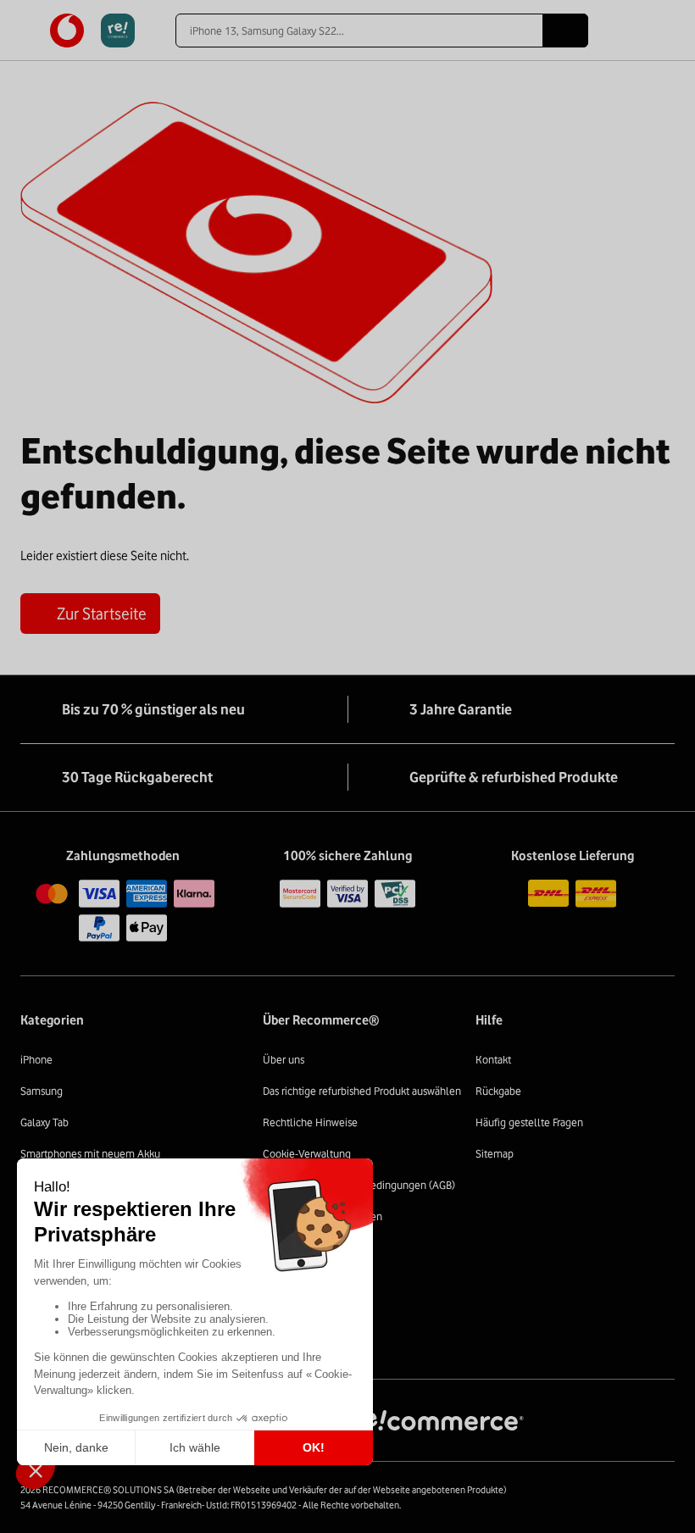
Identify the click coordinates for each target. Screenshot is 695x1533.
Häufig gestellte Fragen (529, 1122)
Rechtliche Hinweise (310, 1122)
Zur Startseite (102, 613)
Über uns (283, 1059)
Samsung (41, 1090)
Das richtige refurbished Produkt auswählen (362, 1090)
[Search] (565, 30)
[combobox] (359, 30)
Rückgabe (498, 1090)
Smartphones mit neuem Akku (90, 1153)
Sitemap (494, 1153)
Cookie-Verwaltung (307, 1153)
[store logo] (92, 30)
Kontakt (493, 1059)
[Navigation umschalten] (28, 30)
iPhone (36, 1059)
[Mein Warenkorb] (667, 30)
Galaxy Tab (44, 1122)
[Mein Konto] (637, 30)
